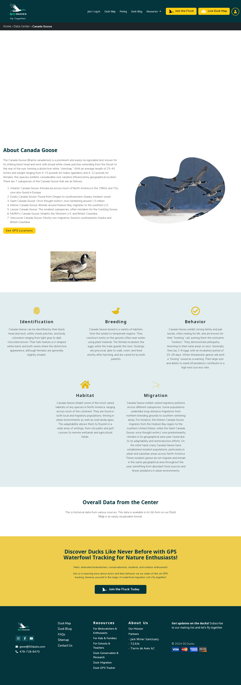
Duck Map (110, 11)
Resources (152, 11)
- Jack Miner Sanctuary (143, 639)
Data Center (22, 26)
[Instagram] (18, 638)
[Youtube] (31, 638)
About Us (138, 623)
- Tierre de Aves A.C (141, 648)
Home (7, 26)
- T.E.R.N (133, 644)
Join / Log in (94, 11)
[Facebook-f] (25, 638)
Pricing (123, 11)
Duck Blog (136, 11)
